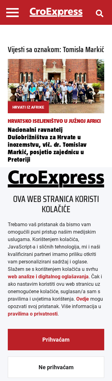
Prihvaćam (56, 339)
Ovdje (82, 299)
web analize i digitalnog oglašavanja (48, 277)
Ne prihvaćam (56, 367)
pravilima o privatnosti (33, 314)
